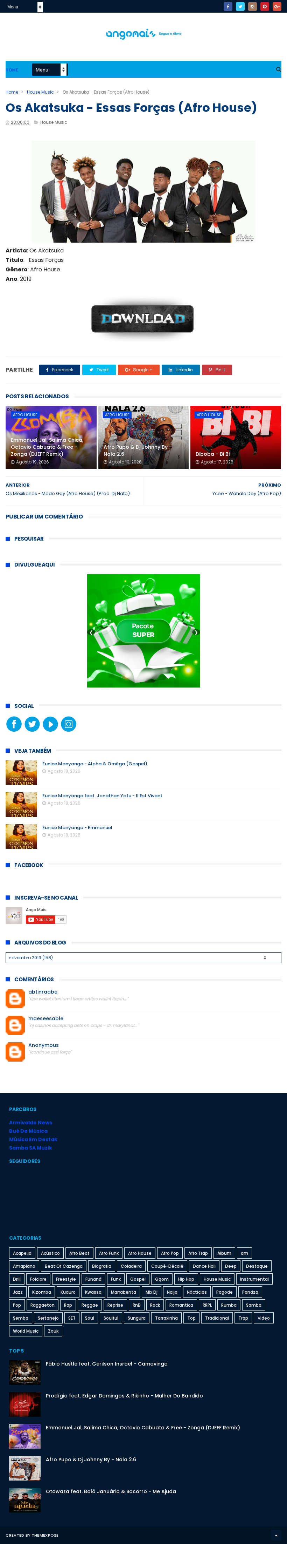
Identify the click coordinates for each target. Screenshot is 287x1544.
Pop (17, 1305)
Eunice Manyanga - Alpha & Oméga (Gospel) (94, 763)
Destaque (257, 1266)
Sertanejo (48, 1318)
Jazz (18, 1292)
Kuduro (68, 1292)
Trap (243, 1318)
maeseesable (45, 1019)
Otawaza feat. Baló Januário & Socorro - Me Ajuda (111, 1491)
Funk (116, 1279)
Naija (172, 1292)
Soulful (111, 1318)
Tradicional (217, 1318)
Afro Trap (198, 1253)
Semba (20, 1318)
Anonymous (43, 1045)
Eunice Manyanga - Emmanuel (77, 827)
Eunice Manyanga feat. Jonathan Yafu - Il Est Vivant (102, 795)
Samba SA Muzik (30, 1147)
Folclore (38, 1279)
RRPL (207, 1305)
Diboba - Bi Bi (213, 454)
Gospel (138, 1279)
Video (264, 1318)
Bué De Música (28, 1131)
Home (12, 70)
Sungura (137, 1318)
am (244, 1253)
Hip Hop (186, 1279)
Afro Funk (109, 1253)
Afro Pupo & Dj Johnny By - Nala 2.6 (138, 450)
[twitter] (240, 6)
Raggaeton (42, 1305)
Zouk (53, 1331)
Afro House (25, 415)
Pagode (224, 1292)
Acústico (50, 1253)
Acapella (22, 1253)
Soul (89, 1318)
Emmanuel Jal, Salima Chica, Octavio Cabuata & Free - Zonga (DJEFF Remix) (47, 446)
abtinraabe (42, 992)
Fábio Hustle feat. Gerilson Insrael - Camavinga (107, 1363)
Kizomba (41, 1292)
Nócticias (197, 1292)
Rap (68, 1305)
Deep (231, 1266)
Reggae (90, 1305)
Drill (17, 1279)
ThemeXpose (45, 1535)
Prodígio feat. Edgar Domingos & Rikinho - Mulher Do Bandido (124, 1395)
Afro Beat (79, 1253)
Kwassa (93, 1292)
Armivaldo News (30, 1122)
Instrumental (254, 1279)
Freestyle (66, 1279)
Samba (253, 1305)
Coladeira (131, 1266)
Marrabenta (123, 1292)
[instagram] (252, 6)
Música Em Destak (33, 1139)
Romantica (181, 1305)
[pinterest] (264, 6)
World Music (25, 1331)
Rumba (229, 1305)
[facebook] (228, 6)
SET (72, 1318)
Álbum (224, 1253)
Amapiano (24, 1266)
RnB (137, 1305)
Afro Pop (170, 1253)
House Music (40, 92)
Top (191, 1318)
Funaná (93, 1279)
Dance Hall (204, 1266)
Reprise (115, 1305)
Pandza (250, 1292)
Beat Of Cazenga (64, 1266)
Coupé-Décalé (167, 1266)
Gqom (162, 1279)
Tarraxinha (166, 1318)
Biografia (101, 1266)
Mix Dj (152, 1292)
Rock (155, 1305)
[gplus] (277, 6)
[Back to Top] (276, 1535)
